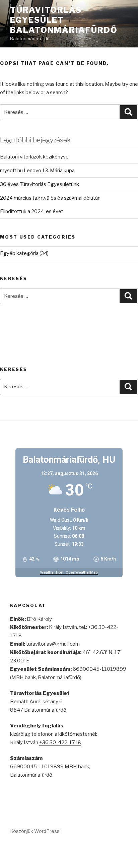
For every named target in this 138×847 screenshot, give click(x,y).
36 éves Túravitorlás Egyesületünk (39, 184)
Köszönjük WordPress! (35, 831)
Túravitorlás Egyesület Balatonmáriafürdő (64, 20)
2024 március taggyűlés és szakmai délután (50, 198)
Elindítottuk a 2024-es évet (31, 211)
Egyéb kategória (19, 253)
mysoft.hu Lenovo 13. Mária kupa (37, 171)
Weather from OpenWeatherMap (69, 572)
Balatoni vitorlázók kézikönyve (34, 157)
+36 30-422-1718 (60, 742)
